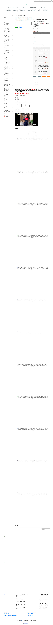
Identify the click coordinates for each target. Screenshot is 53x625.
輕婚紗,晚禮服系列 (45, 9)
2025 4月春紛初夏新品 (6, 69)
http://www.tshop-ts (35, 111)
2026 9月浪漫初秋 (8, 10)
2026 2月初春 (6, 49)
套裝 (4, 98)
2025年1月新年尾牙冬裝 (6, 74)
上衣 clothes (6, 100)
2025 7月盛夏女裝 (6, 62)
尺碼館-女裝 (39, 10)
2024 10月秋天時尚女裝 (6, 81)
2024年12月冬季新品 (7, 76)
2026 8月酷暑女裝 (15, 10)
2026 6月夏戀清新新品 (6, 41)
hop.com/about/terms (42, 111)
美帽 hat (5, 106)
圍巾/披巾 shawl (6, 108)
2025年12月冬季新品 (7, 53)
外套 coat (5, 95)
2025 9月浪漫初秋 (6, 59)
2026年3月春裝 (6, 47)
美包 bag (5, 107)
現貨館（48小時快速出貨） (16, 7)
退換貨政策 (19, 620)
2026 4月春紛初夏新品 (6, 46)
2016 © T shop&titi (29, 620)
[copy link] (21, 27)
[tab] (41, 82)
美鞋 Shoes (6, 104)
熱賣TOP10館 (24, 7)
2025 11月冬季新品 (6, 56)
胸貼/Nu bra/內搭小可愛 (6, 113)
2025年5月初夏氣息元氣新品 (6, 67)
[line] (16, 27)
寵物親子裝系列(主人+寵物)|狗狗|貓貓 (23, 9)
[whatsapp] (19, 27)
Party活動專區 (32, 9)
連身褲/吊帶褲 (6, 96)
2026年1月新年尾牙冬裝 (6, 51)
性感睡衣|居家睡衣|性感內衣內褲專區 (10, 9)
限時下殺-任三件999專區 (6, 33)
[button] (41, 82)
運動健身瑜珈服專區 (42, 7)
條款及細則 (24, 620)
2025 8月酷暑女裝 (6, 61)
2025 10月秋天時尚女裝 (6, 58)
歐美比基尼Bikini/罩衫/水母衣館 (33, 7)
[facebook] (17, 27)
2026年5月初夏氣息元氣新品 (6, 44)
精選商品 (5, 82)
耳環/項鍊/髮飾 (6, 110)
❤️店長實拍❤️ (6, 116)
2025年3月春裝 (6, 70)
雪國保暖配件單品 (6, 115)
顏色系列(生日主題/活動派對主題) (6, 89)
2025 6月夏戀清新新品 (6, 64)
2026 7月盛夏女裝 (22, 10)
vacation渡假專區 (38, 9)
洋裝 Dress (5, 99)
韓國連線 (9, 7)
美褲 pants (5, 102)
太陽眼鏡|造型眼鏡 (7, 111)
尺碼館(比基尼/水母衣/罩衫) (31, 10)
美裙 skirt (5, 103)
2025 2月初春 (6, 72)
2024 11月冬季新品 (6, 79)
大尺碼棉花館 (45, 10)
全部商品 (17, 15)
